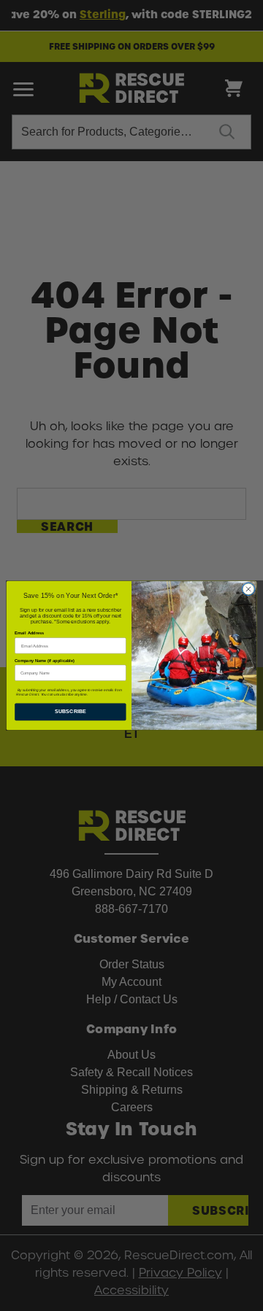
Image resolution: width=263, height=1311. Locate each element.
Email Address (29, 633)
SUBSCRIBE (70, 711)
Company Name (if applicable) (45, 661)
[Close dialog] (248, 588)
